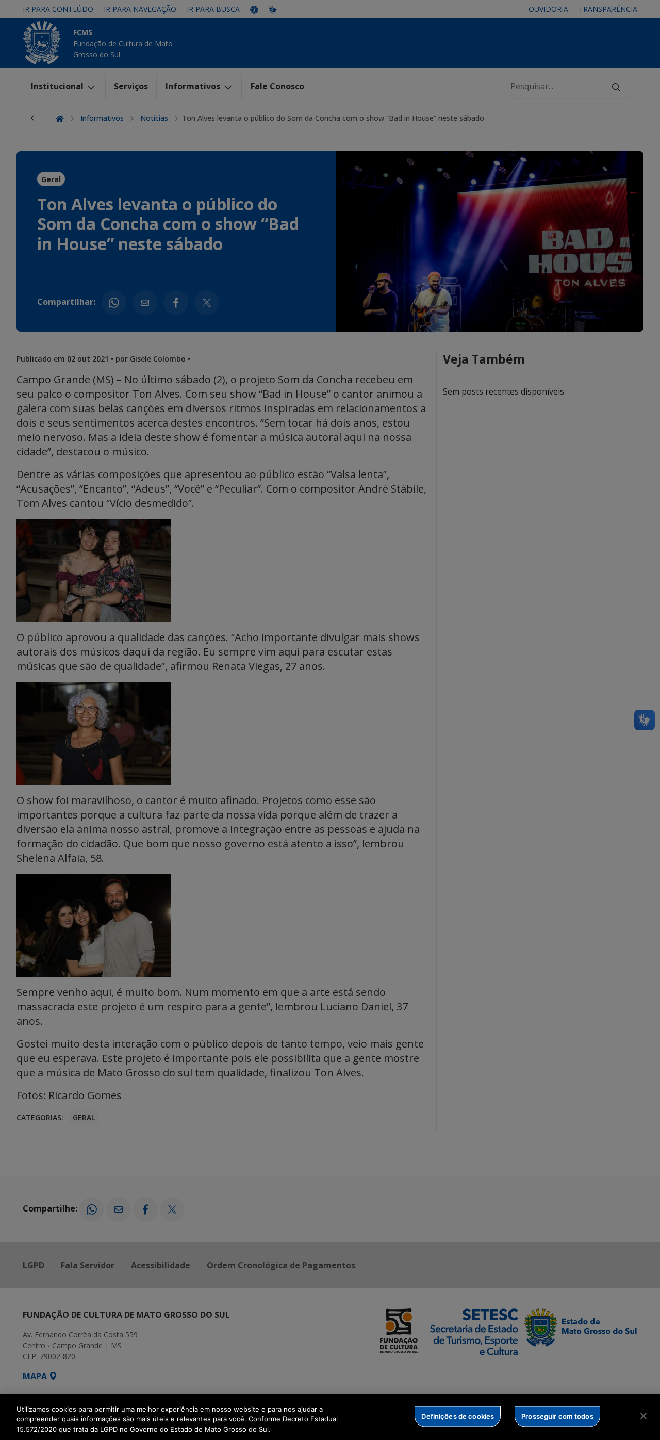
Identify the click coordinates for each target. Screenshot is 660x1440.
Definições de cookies (457, 1416)
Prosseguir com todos (557, 1416)
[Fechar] (643, 1415)
